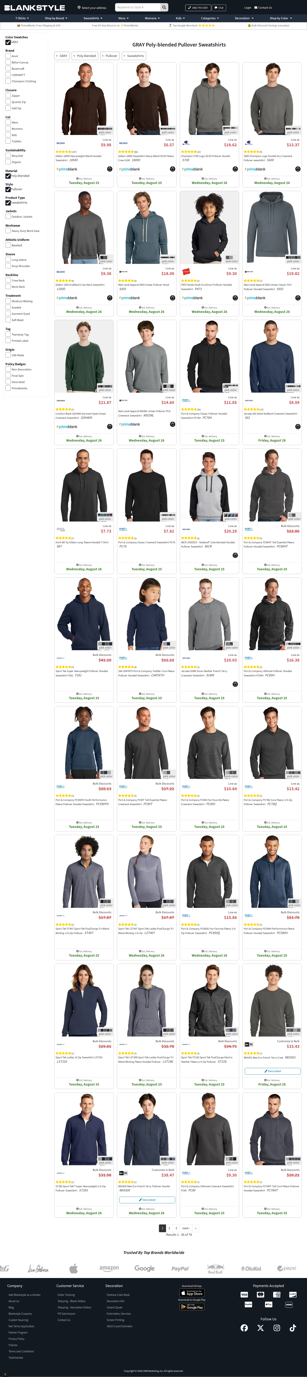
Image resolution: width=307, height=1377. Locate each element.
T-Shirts (20, 18)
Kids (178, 18)
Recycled (17, 156)
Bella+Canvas (20, 62)
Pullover (16, 189)
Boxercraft (18, 69)
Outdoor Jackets (22, 217)
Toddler (17, 141)
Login (247, 8)
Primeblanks (19, 388)
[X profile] (260, 1330)
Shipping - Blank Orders (71, 1301)
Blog (11, 1307)
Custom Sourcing (18, 1320)
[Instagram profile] (276, 1330)
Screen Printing (115, 1320)
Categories (208, 18)
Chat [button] (220, 8)
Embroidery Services (119, 1314)
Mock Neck (18, 287)
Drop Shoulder (21, 266)
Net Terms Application (21, 1326)
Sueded (16, 308)
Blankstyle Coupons (20, 1314)
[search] (164, 7)
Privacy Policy (16, 1339)
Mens (121, 18)
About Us (14, 1301)
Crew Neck (18, 281)
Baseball (17, 245)
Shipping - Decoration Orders (74, 1307)
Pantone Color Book (118, 1295)
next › (186, 1228)
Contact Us (265, 8)
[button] (198, 8)
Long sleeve (19, 260)
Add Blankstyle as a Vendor (25, 1295)
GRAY (14, 42)
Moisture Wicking (22, 301)
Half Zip (16, 108)
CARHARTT (18, 75)
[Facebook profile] (244, 1330)
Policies (13, 1345)
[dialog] (5, 1374)
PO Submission (66, 1314)
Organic (16, 162)
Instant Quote (114, 1307)
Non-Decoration (22, 369)
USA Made (18, 355)
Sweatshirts (91, 18)
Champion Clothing (24, 81)
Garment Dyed (21, 314)
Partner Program (18, 1333)
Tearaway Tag (20, 335)
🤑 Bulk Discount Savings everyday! (268, 25)
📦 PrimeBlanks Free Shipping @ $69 (38, 25)
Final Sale (18, 376)
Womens (150, 18)
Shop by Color (279, 18)
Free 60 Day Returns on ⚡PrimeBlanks (115, 25)
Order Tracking (66, 1295)
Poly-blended (20, 175)
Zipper (16, 96)
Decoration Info (115, 1301)
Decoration (242, 18)
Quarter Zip (19, 102)
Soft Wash (18, 320)
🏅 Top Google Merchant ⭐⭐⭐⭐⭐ (192, 25)
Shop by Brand (54, 18)
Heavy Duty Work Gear (26, 231)
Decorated (18, 382)
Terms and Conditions (21, 1351)
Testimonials (16, 1358)
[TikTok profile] (293, 1330)
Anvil (15, 56)
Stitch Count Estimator (119, 1326)
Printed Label (20, 341)
